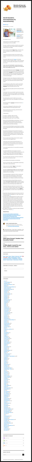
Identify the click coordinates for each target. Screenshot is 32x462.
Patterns (5, 371)
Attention (5, 291)
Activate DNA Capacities (8, 284)
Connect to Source (10, 259)
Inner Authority (6, 346)
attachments (6, 290)
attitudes (5, 292)
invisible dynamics (7, 350)
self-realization (6, 393)
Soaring (5, 397)
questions (18, 35)
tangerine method (15, 231)
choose (5, 304)
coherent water (7, 230)
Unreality (5, 420)
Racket (5, 384)
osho (5, 370)
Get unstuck (6, 337)
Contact (9, 256)
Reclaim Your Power (7, 387)
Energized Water (14, 257)
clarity (5, 305)
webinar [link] (21, 188)
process (5, 380)
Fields (5, 330)
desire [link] (14, 166)
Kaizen (5, 352)
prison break (6, 379)
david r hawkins (5, 231)
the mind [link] (10, 72)
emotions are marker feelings (9, 319)
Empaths (5, 320)
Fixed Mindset (6, 332)
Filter (5, 331)
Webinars (5, 424)
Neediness (6, 365)
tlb (4, 414)
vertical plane (6, 421)
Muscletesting (19, 31)
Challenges (6, 302)
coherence (6, 306)
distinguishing (6, 318)
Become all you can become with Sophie (20, 5)
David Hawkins (12, 230)
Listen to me (17, 256)
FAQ (20, 256)
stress (5, 401)
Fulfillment (6, 336)
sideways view (6, 394)
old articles (6, 366)
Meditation (6, 358)
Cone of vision (6, 309)
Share (7, 24)
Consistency (6, 311)
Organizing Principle (7, 367)
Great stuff (6, 339)
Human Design (6, 343)
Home (4, 256)
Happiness (6, 340)
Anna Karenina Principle (8, 289)
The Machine (6, 407)
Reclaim (5, 386)
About (7, 256)
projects (5, 383)
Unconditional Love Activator (9, 419)
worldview (6, 427)
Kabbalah (5, 351)
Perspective (6, 372)
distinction (6, 317)
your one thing (6, 428)
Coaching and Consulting (7, 258)
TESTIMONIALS (15, 258)
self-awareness (6, 391)
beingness (5, 296)
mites (5, 360)
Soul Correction (16, 259)
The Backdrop (6, 405)
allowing (5, 285)
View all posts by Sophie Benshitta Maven (13, 226)
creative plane (6, 313)
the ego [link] (17, 69)
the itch (5, 406)
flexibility (5, 333)
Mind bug (5, 359)
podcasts (5, 374)
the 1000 (5, 404)
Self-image (6, 392)
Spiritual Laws (6, 399)
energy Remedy (10, 231)
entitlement (6, 325)
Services (19, 257)
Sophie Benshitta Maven (7, 229)
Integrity (5, 347)
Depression (6, 316)
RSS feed (20, 259)
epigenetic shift (6, 326)
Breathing (5, 298)
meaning (5, 357)
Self (4, 390)
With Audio (6, 426)
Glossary (13, 256)
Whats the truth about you (8, 425)
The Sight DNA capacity (8, 412)
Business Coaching (7, 299)
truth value (6, 418)
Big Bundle (6, 297)
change (5, 303)
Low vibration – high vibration (9, 356)
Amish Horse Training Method (9, 286)
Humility (5, 344)
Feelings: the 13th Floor (8, 329)
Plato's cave (6, 373)
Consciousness (6, 310)
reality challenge (7, 385)
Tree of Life (6, 417)
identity (5, 345)
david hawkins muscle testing (19, 230)
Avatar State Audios (7, 293)
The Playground (6, 411)
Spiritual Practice (7, 400)
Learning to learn (7, 353)
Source (15, 59)
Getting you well (7, 338)
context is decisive (7, 312)
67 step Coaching (7, 282)
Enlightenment (6, 324)
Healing (9, 257)
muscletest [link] (5, 86)
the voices (5, 413)
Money (5, 363)
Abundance (6, 283)
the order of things (7, 410)
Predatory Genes (7, 377)
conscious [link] (12, 102)
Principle (5, 378)
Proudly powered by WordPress (19, 459)
